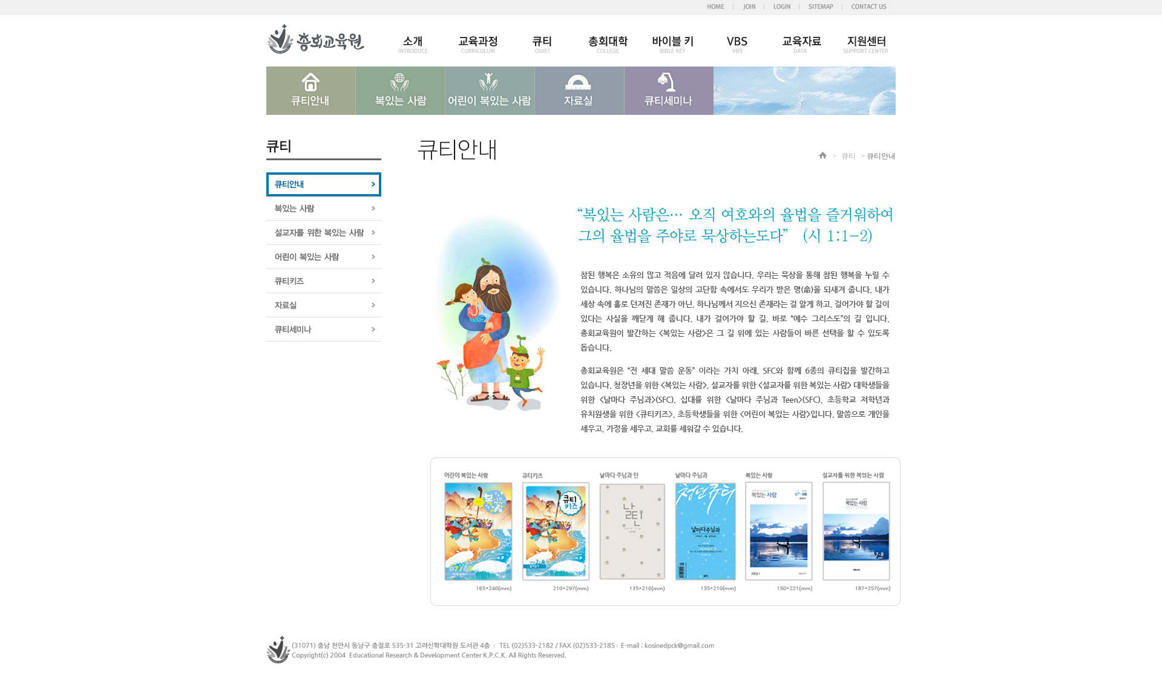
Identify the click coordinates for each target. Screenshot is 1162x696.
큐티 (848, 156)
